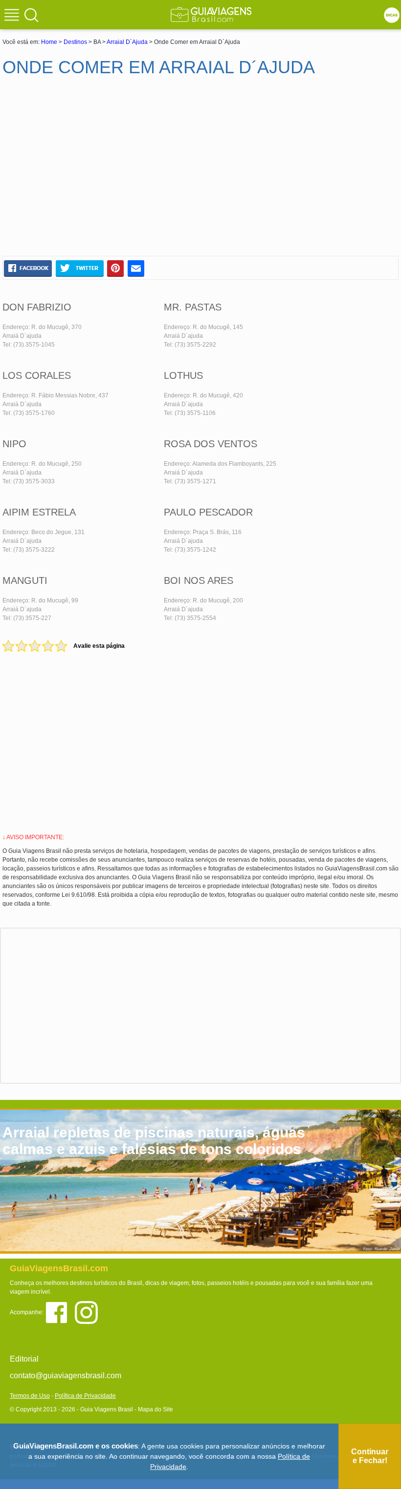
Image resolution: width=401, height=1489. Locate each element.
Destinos (75, 42)
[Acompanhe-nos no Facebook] (60, 1312)
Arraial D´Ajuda (127, 42)
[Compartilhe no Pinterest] (115, 268)
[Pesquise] (31, 14)
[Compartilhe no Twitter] (79, 268)
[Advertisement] (97, 170)
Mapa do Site (155, 1409)
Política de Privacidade (85, 1395)
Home (49, 42)
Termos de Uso (30, 1395)
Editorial (24, 1359)
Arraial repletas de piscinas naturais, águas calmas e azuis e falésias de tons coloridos (153, 1140)
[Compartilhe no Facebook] (28, 268)
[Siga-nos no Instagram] (89, 1312)
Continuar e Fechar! (369, 1456)
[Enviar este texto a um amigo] (136, 268)
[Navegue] (13, 16)
